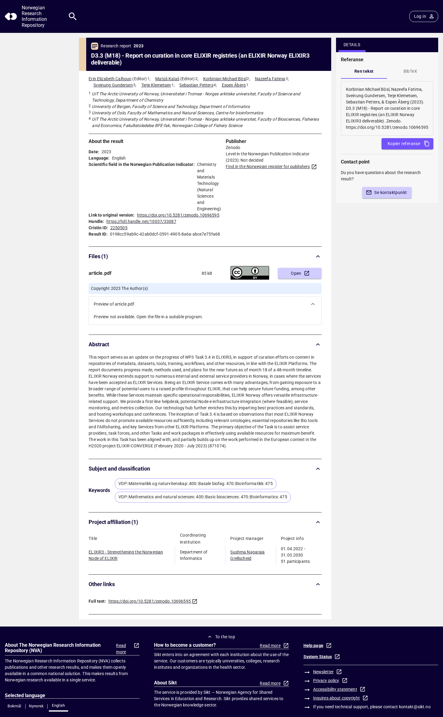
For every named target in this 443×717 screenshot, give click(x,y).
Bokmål (14, 706)
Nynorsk (36, 706)
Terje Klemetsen (156, 85)
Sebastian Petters (196, 85)
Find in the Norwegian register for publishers (268, 166)
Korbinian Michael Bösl (225, 78)
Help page (313, 645)
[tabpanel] (387, 108)
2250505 (118, 227)
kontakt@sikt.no (415, 706)
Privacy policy (326, 680)
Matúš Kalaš (167, 78)
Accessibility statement (335, 689)
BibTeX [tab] (410, 71)
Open (296, 273)
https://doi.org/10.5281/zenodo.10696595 (178, 215)
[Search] (72, 16)
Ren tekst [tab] (364, 71)
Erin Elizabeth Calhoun (110, 78)
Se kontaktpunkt (390, 192)
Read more (121, 648)
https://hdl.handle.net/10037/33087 (141, 221)
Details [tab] (352, 44)
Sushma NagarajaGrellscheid (247, 555)
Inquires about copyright (336, 698)
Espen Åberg (234, 85)
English (58, 705)
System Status (317, 656)
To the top (225, 636)
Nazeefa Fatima (270, 78)
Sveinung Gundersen (113, 85)
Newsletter (323, 671)
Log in (420, 16)
